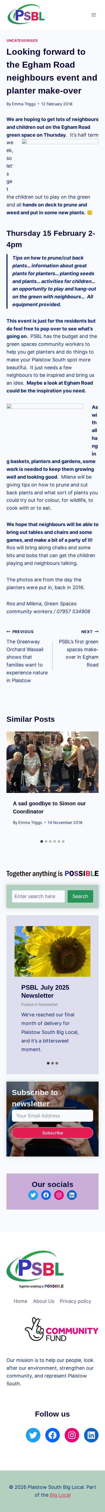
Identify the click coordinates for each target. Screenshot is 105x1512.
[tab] (41, 841)
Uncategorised (22, 41)
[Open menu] (94, 15)
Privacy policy (75, 1301)
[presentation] (52, 762)
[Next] (90, 784)
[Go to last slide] (15, 784)
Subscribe (52, 1132)
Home (20, 1301)
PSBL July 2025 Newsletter (45, 991)
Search (80, 896)
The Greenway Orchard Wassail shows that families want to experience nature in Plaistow (27, 656)
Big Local (60, 1495)
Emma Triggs (24, 104)
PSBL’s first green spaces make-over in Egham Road (79, 648)
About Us (43, 1301)
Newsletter (48, 1004)
